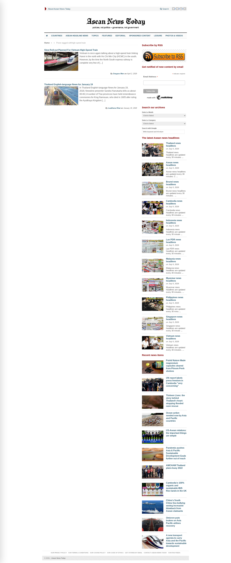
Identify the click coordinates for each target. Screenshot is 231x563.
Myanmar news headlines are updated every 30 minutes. (175, 289)
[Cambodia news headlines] (152, 207)
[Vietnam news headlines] (152, 342)
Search (165, 9)
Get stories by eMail (133, 553)
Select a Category (149, 120)
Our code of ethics (115, 553)
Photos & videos (174, 36)
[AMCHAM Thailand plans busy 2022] (152, 471)
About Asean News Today (59, 9)
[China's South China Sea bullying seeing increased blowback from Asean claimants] (152, 506)
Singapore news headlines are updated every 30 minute (175, 328)
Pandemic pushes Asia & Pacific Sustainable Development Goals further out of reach (176, 453)
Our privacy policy (59, 553)
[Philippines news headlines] (152, 303)
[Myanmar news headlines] (152, 284)
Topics (95, 36)
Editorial (121, 36)
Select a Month (147, 112)
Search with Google (149, 128)
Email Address (150, 76)
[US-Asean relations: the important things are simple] (152, 436)
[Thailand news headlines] (152, 149)
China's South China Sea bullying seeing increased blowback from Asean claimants (175, 505)
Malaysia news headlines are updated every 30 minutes (175, 270)
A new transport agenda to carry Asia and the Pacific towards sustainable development (176, 540)
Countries (56, 36)
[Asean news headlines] (152, 168)
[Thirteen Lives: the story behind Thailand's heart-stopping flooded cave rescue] (152, 401)
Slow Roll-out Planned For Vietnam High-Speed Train (71, 50)
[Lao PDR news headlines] (152, 245)
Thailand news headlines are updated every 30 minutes (175, 154)
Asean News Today (58, 558)
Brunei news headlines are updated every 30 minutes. (176, 193)
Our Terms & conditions (78, 553)
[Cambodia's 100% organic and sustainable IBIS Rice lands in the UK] (152, 489)
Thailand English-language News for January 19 (68, 84)
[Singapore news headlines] (152, 322)
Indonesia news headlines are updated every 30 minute (175, 231)
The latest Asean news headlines (160, 138)
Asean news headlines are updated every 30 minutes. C (176, 174)
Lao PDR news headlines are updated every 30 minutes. (175, 251)
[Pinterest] (177, 8)
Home (47, 43)
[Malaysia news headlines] (152, 265)
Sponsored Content (140, 36)
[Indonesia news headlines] (152, 226)
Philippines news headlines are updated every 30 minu (175, 309)
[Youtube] (181, 8)
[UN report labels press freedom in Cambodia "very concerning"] (152, 384)
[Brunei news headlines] (152, 188)
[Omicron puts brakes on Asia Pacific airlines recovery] (152, 524)
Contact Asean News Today (155, 553)
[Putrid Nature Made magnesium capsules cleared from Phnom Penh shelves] (152, 366)
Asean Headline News (77, 36)
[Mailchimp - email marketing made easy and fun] (160, 97)
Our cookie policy (97, 553)
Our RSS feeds (174, 553)
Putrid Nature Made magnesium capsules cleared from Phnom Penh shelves (176, 365)
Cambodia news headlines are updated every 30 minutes (175, 212)
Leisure (158, 36)
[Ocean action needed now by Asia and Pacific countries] (152, 419)
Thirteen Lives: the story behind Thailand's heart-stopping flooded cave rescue (175, 400)
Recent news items (153, 355)
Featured (107, 36)
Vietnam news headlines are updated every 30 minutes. (175, 347)
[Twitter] (174, 8)
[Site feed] (185, 8)
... (182, 157)
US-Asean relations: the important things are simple (176, 433)
